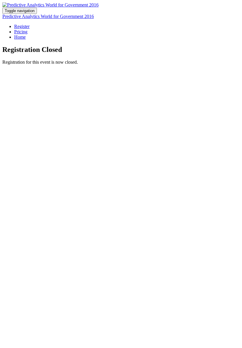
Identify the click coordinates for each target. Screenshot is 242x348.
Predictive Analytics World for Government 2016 (48, 16)
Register (22, 26)
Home (20, 37)
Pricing (20, 31)
